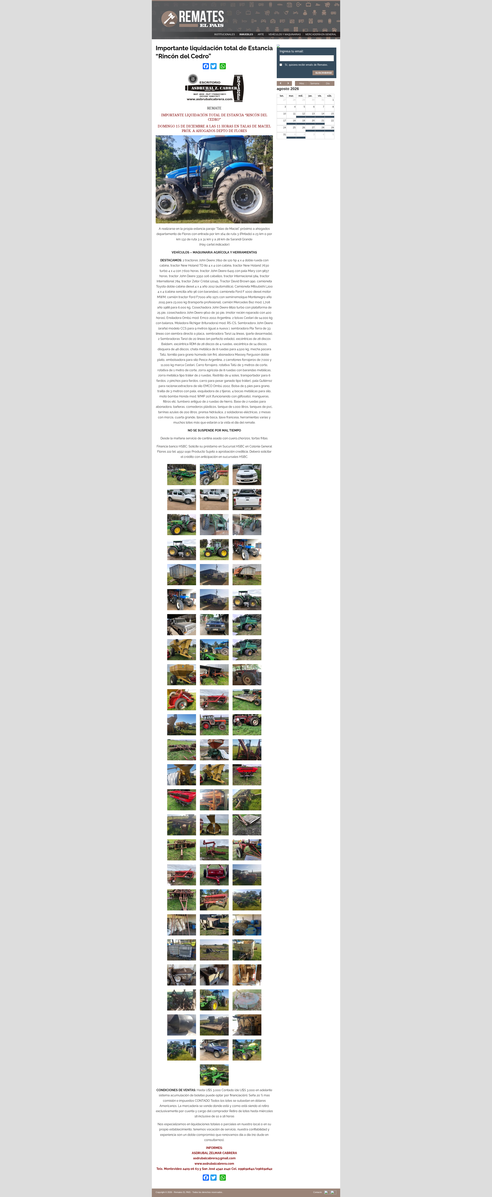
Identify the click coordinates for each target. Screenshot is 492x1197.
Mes (301, 83)
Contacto (317, 1192)
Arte (261, 34)
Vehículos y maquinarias (284, 34)
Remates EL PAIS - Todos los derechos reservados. (198, 1192)
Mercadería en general (320, 34)
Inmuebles (246, 34)
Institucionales (224, 34)
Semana (314, 83)
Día (328, 83)
